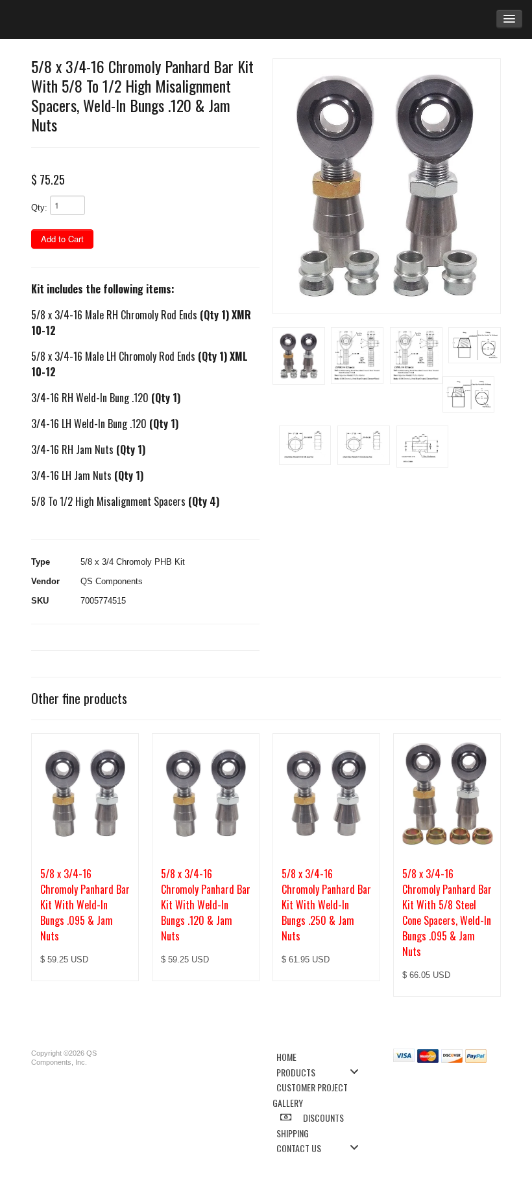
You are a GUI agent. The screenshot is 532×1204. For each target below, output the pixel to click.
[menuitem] (321, 1056)
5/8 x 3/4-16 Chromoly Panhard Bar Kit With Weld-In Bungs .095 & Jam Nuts (85, 905)
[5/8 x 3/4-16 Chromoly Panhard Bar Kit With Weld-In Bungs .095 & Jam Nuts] (85, 793)
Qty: (39, 207)
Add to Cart (62, 239)
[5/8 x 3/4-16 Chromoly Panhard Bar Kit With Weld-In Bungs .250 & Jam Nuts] (326, 793)
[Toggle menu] (358, 1071)
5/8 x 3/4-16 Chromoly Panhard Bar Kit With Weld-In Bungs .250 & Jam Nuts (326, 905)
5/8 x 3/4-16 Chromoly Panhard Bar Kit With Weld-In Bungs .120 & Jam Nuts (205, 905)
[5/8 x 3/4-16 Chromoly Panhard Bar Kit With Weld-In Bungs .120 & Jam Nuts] (205, 793)
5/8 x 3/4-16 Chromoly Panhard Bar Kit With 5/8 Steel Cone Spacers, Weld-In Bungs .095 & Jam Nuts (447, 912)
